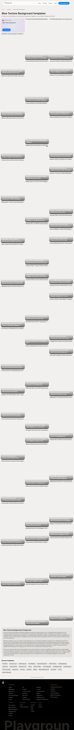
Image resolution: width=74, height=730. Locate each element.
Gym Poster (53, 669)
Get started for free (64, 3)
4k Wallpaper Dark (57, 666)
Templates (9, 9)
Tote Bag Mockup (62, 663)
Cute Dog (22, 669)
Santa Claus (5, 666)
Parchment (4, 663)
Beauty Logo (15, 669)
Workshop (29, 669)
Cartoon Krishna (13, 666)
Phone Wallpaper (47, 666)
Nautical (35, 669)
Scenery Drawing (6, 669)
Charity (30, 666)
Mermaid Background (44, 669)
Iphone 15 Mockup (6, 672)
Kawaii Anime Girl (67, 666)
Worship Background (42, 663)
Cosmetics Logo (13, 663)
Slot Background (22, 663)
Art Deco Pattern (37, 666)
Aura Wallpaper (31, 663)
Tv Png (59, 669)
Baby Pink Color (22, 666)
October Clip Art (52, 663)
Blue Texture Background (19, 9)
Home (3, 9)
